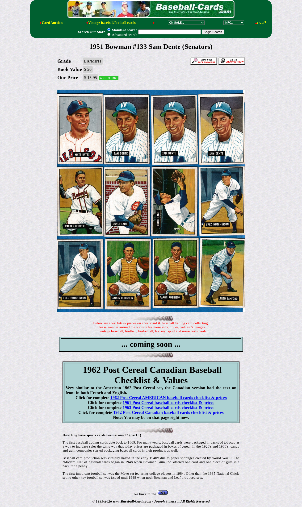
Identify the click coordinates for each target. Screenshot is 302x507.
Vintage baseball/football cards (112, 23)
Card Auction (52, 23)
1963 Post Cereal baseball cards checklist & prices (168, 407)
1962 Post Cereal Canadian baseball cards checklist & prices (168, 412)
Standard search (124, 30)
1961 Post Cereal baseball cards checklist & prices (168, 402)
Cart (261, 23)
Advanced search (124, 35)
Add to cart (109, 78)
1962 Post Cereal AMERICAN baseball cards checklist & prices (168, 397)
